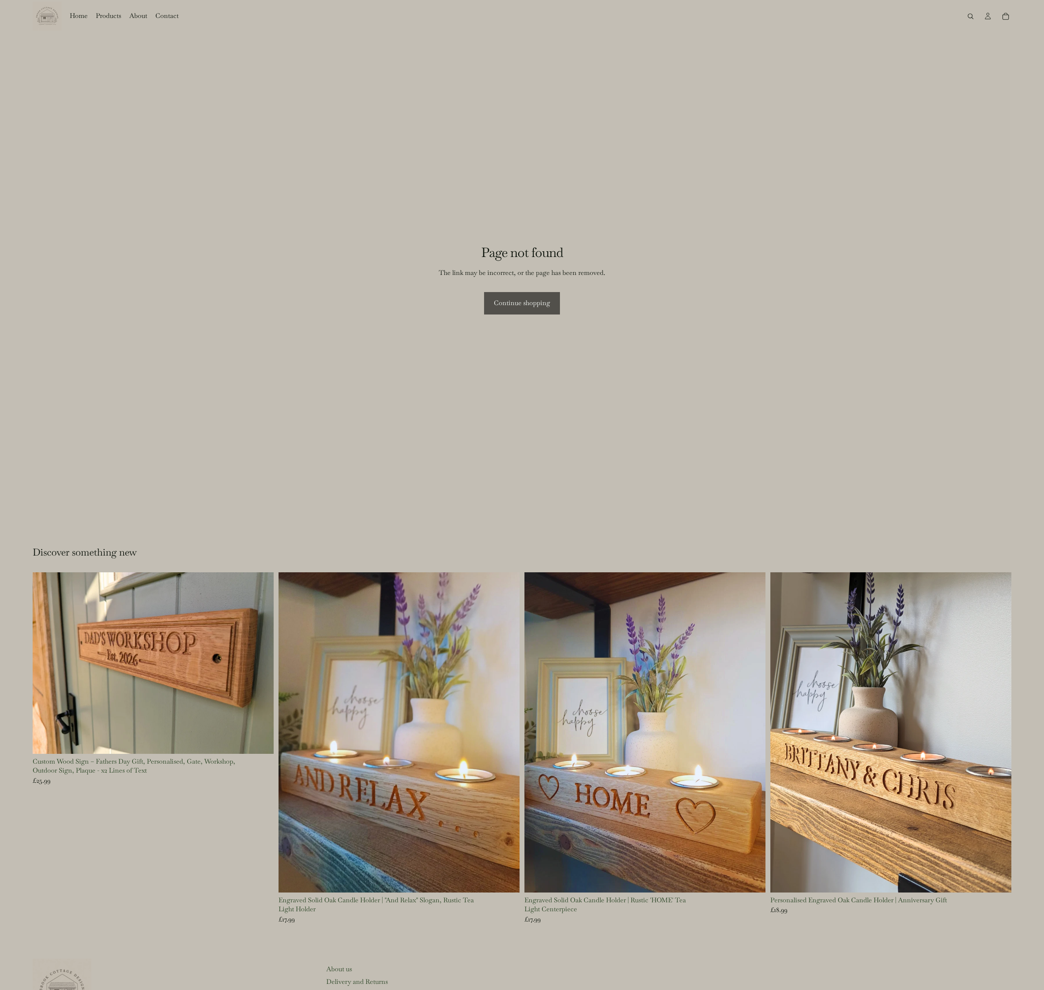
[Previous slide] (45, 663)
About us (339, 969)
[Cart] (1006, 16)
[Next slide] (261, 663)
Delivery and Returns (357, 981)
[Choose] (261, 741)
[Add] (507, 880)
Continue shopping (522, 303)
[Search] (971, 16)
